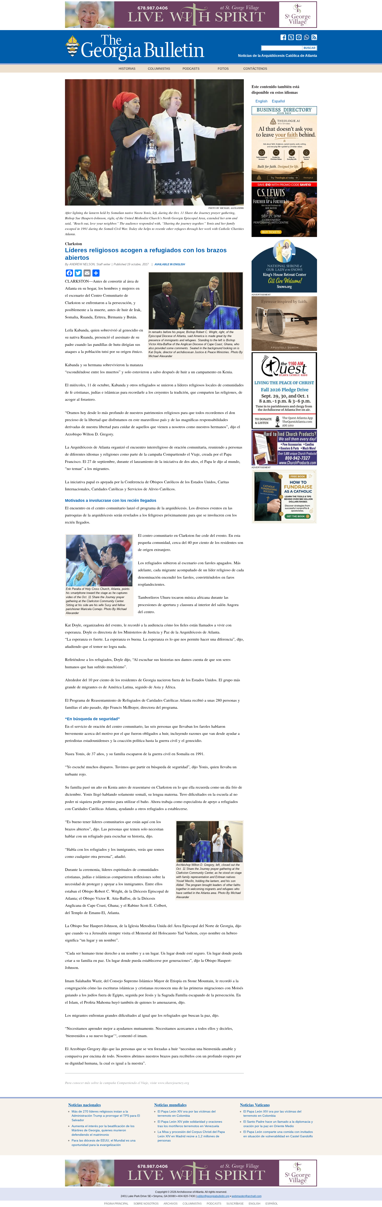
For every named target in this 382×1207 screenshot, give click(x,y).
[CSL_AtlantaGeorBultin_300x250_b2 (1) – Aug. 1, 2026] (284, 236)
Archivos (171, 1203)
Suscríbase (235, 1203)
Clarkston (73, 243)
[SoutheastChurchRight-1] (284, 464)
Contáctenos (255, 68)
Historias (127, 68)
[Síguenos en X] (291, 37)
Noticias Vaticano (255, 1105)
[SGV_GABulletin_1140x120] (191, 27)
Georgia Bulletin (134, 48)
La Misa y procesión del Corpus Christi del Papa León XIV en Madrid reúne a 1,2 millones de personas (191, 1136)
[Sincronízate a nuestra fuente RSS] (314, 37)
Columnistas (159, 68)
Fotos (223, 68)
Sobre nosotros (146, 1203)
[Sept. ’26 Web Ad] (284, 291)
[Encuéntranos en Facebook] (283, 37)
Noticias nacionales (84, 1105)
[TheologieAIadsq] (284, 180)
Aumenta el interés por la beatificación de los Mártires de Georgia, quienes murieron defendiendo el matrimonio (103, 1130)
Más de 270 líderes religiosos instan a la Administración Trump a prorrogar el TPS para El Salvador (106, 1116)
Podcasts (191, 68)
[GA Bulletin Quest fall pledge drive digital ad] (284, 427)
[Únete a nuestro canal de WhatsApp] (306, 37)
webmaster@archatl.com (247, 1196)
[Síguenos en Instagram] (299, 37)
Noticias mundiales (170, 1105)
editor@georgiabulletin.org (213, 1196)
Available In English (170, 264)
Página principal (116, 1203)
